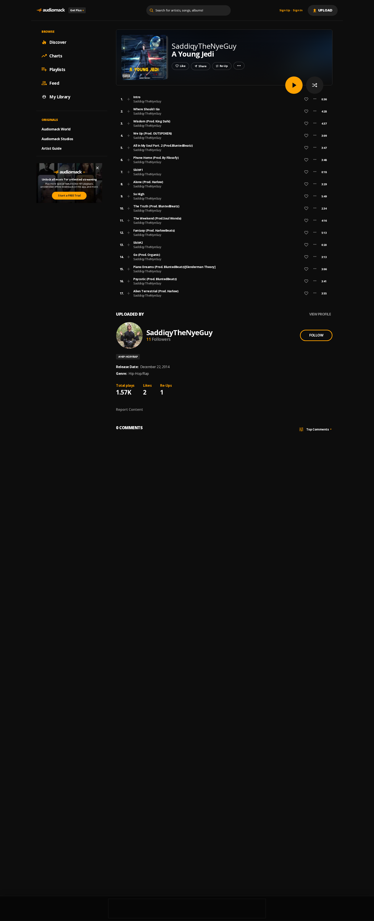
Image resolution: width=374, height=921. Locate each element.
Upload (325, 10)
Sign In (297, 10)
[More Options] (314, 99)
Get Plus (77, 10)
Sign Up (284, 10)
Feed (54, 83)
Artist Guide (51, 148)
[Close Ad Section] (97, 168)
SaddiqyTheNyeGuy (147, 101)
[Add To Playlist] (128, 99)
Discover (57, 42)
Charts (55, 55)
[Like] (306, 99)
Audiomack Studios (57, 138)
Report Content (129, 409)
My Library (59, 96)
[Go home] (50, 10)
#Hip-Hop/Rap (128, 357)
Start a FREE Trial (69, 195)
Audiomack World (56, 129)
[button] (223, 99)
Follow (316, 335)
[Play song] (294, 85)
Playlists (57, 69)
